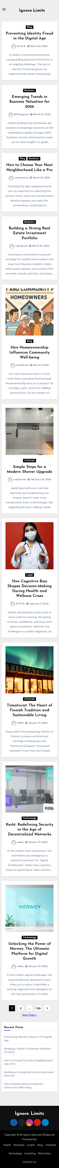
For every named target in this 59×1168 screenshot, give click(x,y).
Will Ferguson (21, 114)
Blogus (47, 1134)
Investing (30, 1153)
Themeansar (29, 1139)
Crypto (31, 1144)
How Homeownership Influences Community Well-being (29, 352)
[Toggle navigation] (4, 9)
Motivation (44, 1153)
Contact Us (29, 1161)
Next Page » (29, 1015)
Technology (29, 818)
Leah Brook (21, 246)
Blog (29, 27)
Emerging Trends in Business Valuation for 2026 (29, 102)
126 (38, 1008)
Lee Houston (21, 177)
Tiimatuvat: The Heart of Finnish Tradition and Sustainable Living (29, 710)
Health (7, 1144)
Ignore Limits (32, 10)
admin (20, 723)
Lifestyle (29, 460)
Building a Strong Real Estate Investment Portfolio (29, 233)
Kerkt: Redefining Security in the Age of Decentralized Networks (29, 829)
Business (29, 90)
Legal (29, 575)
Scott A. (21, 46)
